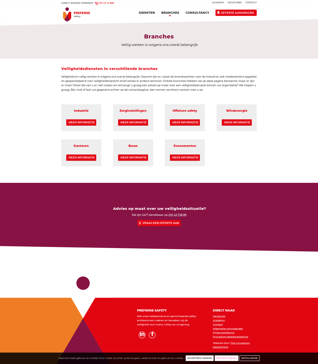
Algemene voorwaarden (228, 328)
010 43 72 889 (106, 2)
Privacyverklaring (223, 332)
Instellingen (249, 358)
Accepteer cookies (199, 358)
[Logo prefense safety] (79, 14)
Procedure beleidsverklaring (230, 336)
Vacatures (219, 316)
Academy (219, 320)
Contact (218, 324)
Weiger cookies (226, 358)
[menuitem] (218, 2)
